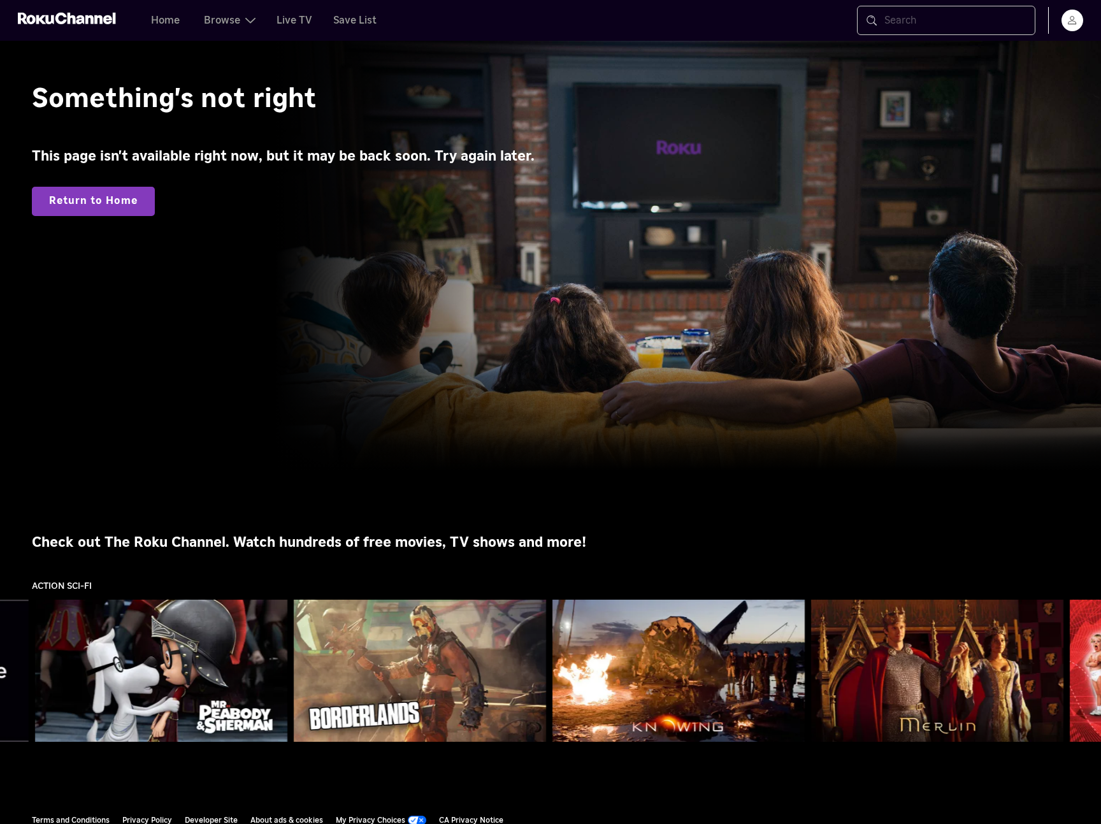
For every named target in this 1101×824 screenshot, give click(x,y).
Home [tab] (165, 20)
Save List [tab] (355, 20)
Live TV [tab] (294, 20)
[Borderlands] (420, 671)
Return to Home (93, 201)
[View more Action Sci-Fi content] (1085, 671)
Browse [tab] (222, 20)
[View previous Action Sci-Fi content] (16, 671)
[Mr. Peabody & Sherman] (161, 671)
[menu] (1072, 20)
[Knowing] (678, 671)
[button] (164, 670)
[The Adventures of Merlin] (937, 671)
